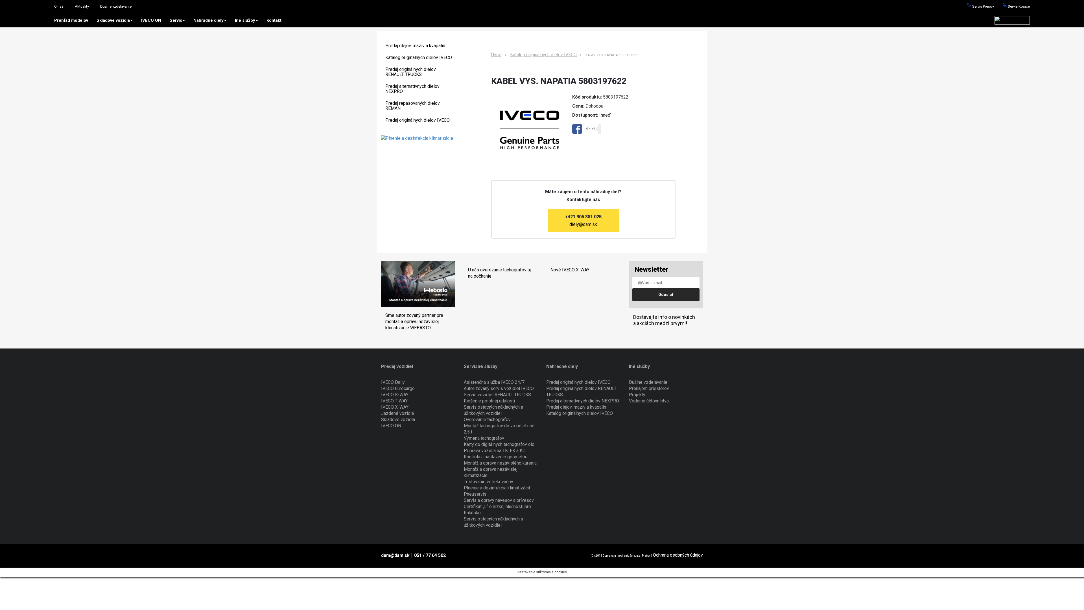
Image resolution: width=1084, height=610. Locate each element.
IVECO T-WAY (394, 401)
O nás (59, 6)
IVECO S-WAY (394, 394)
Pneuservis (475, 494)
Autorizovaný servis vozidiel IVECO (499, 388)
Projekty (637, 394)
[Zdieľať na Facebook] (583, 129)
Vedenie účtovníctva (649, 401)
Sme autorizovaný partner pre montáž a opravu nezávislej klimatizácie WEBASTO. (414, 321)
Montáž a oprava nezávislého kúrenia (500, 463)
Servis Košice (1018, 6)
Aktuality (82, 6)
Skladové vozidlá (113, 20)
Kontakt (273, 20)
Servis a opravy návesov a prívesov (499, 500)
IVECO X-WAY (394, 407)
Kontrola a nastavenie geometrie (496, 456)
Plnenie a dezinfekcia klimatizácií (497, 488)
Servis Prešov (982, 6)
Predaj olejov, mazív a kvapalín (415, 45)
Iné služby (245, 20)
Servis (176, 20)
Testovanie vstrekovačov (488, 481)
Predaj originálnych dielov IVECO (417, 120)
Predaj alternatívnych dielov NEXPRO (412, 89)
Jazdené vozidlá (397, 413)
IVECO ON (151, 20)
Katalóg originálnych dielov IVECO (418, 57)
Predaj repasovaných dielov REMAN (412, 106)
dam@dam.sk (395, 555)
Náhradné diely (208, 20)
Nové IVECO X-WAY (569, 270)
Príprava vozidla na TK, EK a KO (495, 450)
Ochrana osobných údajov (678, 555)
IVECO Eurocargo (398, 388)
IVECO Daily (393, 382)
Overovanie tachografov (487, 419)
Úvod (496, 54)
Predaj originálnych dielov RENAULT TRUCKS (410, 72)
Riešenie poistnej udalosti (489, 401)
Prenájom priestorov (649, 388)
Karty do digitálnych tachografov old (499, 444)
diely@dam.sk (583, 224)
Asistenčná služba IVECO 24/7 (494, 382)
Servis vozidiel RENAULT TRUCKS (497, 394)
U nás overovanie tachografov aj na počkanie (499, 273)
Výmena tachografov (484, 438)
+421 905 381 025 (583, 216)
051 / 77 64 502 (430, 555)
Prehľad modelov (71, 20)
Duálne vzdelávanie (116, 6)
